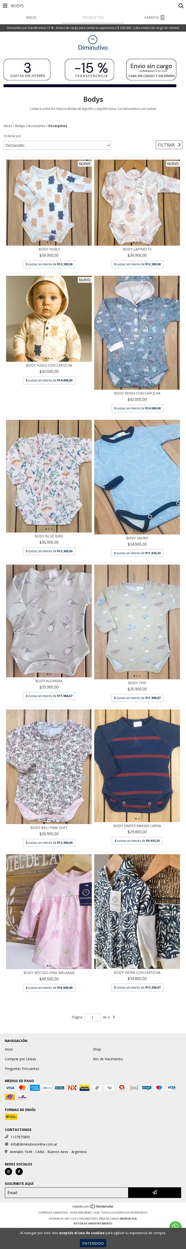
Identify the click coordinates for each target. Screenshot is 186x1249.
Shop (97, 1049)
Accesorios (36, 125)
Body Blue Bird (49, 536)
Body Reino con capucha (137, 393)
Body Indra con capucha (137, 972)
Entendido (93, 1243)
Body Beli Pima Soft (49, 827)
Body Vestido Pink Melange (49, 972)
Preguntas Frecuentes (22, 1068)
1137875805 (20, 1137)
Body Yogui (49, 249)
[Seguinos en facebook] (19, 1171)
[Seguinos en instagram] (8, 1171)
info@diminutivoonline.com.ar (34, 1144)
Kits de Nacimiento (108, 1059)
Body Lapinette (137, 249)
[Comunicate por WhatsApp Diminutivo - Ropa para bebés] (175, 1226)
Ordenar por (12, 136)
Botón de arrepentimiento (93, 1223)
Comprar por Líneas (20, 1059)
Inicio (8, 125)
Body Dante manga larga (137, 825)
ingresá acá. (128, 1218)
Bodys (20, 125)
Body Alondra (48, 681)
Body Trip (137, 682)
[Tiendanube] (93, 1207)
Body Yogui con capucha (49, 365)
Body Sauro (137, 538)
